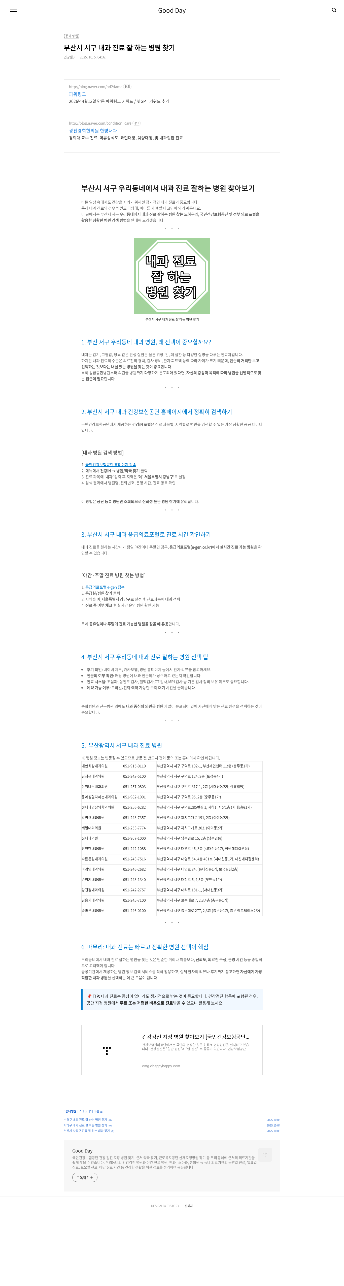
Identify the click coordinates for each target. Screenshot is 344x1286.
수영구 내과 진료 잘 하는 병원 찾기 (85, 1119)
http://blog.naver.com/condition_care (100, 123)
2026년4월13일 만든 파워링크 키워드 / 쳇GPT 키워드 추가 (119, 101)
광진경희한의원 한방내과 (93, 131)
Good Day (172, 10)
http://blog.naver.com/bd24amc (95, 86)
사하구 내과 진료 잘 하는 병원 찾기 (85, 1125)
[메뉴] (13, 10)
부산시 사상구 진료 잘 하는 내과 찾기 (87, 1131)
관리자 (189, 1206)
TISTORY (173, 1206)
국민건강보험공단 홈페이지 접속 (110, 464)
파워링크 (77, 94)
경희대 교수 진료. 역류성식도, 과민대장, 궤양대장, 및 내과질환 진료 (126, 137)
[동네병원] (71, 1111)
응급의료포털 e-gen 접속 (105, 587)
